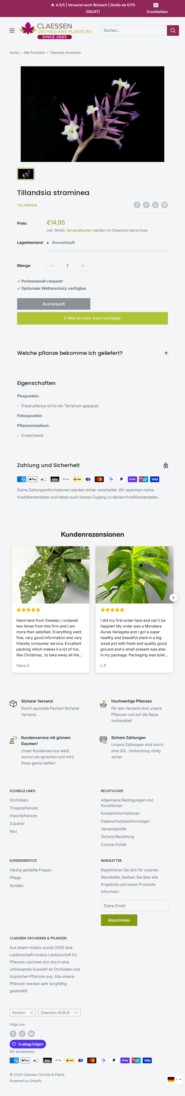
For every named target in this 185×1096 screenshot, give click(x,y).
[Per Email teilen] (164, 204)
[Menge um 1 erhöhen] (83, 266)
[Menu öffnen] (12, 30)
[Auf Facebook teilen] (137, 204)
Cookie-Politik (114, 844)
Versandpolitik (114, 828)
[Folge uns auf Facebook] (13, 1033)
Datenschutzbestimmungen (125, 821)
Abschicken (119, 920)
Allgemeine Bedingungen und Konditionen (127, 803)
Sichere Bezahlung (117, 836)
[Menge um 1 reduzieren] (52, 266)
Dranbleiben (157, 11)
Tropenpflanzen (24, 808)
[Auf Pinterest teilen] (146, 204)
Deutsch (18, 1013)
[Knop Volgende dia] (173, 598)
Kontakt (16, 885)
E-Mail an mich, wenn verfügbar (92, 318)
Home (14, 52)
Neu (13, 831)
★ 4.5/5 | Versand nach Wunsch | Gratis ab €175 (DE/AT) (93, 8)
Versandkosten (79, 230)
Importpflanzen (23, 815)
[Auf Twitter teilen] (155, 204)
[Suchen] (173, 30)
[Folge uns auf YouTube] (31, 1033)
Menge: (24, 265)
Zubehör (17, 823)
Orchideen (19, 800)
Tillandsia (27, 205)
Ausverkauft (53, 304)
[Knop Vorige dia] (11, 598)
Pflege (15, 877)
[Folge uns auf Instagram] (22, 1033)
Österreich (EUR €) (55, 1013)
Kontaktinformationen (120, 813)
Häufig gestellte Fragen (30, 870)
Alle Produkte (34, 52)
